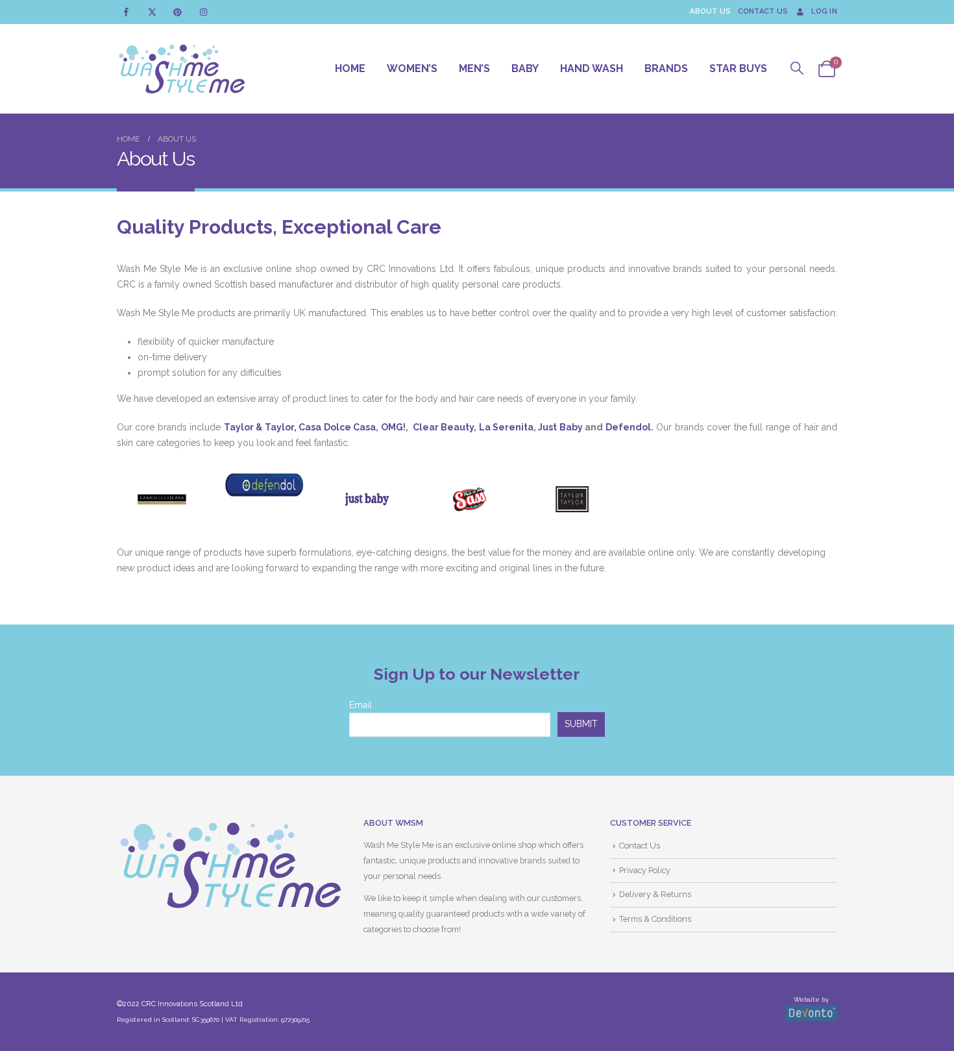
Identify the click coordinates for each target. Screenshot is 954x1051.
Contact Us (763, 11)
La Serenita (506, 427)
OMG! (393, 427)
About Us (710, 11)
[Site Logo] (182, 69)
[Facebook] (126, 12)
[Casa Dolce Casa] (161, 499)
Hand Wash (591, 68)
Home (350, 68)
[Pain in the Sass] (470, 499)
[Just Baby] (366, 499)
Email (360, 705)
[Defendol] (264, 485)
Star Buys (738, 68)
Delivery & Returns (655, 894)
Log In (824, 11)
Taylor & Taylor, (260, 427)
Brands (666, 68)
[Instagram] (203, 12)
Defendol (628, 427)
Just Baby (560, 427)
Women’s (412, 68)
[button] (797, 68)
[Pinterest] (177, 12)
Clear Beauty (443, 427)
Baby (525, 68)
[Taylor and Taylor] (572, 499)
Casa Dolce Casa (337, 427)
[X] (152, 12)
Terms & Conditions (655, 919)
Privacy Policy (644, 870)
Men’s (474, 68)
